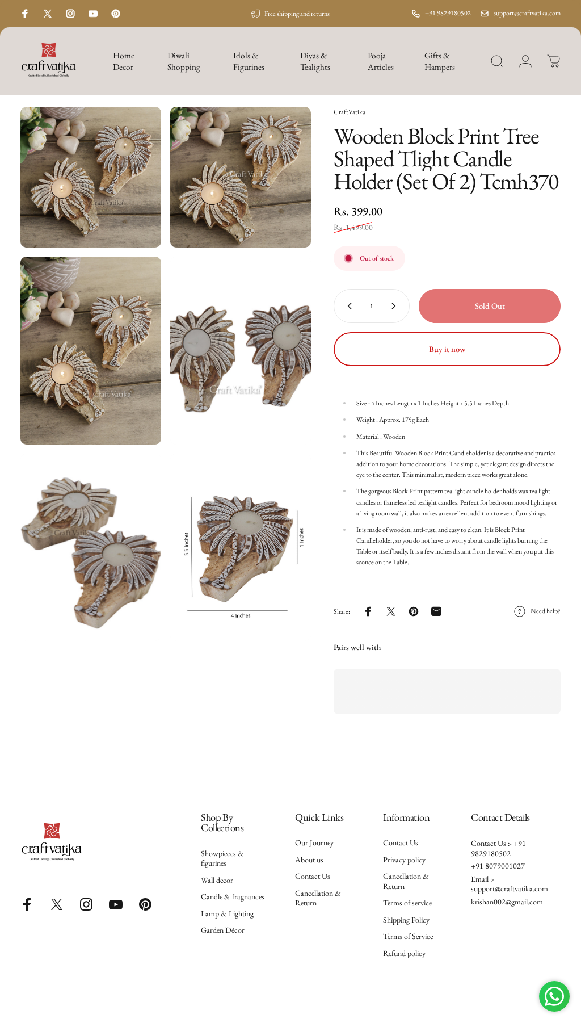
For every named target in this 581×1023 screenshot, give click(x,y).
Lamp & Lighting (227, 914)
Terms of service (407, 903)
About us (309, 860)
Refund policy (404, 953)
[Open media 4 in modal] (240, 351)
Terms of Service (408, 936)
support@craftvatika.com (527, 13)
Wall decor (217, 880)
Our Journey (314, 843)
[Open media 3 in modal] (90, 351)
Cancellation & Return (318, 898)
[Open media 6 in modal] (240, 548)
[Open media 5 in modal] (90, 548)
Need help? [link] (546, 611)
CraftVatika (349, 111)
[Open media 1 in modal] (90, 177)
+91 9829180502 (448, 13)
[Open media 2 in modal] (240, 177)
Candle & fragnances (232, 897)
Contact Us (312, 876)
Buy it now (447, 348)
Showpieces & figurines (222, 859)
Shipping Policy (406, 920)
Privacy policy (404, 860)
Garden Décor (223, 930)
